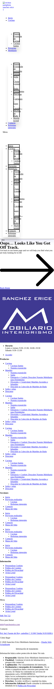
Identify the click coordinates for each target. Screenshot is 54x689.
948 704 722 (5, 616)
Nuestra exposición (18, 368)
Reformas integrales (12, 126)
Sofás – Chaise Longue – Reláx (17, 83)
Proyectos (12, 48)
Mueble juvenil (16, 119)
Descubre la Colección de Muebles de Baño (28, 387)
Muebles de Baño (17, 113)
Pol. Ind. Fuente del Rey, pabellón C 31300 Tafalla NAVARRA (26, 633)
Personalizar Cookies (14, 566)
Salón (12, 375)
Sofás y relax (10, 389)
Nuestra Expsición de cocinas (18, 37)
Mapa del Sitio (11, 509)
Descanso (9, 391)
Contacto (11, 123)
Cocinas (11, 20)
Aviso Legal (10, 573)
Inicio (10, 18)
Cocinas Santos (16, 44)
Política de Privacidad (14, 570)
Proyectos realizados (13, 499)
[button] (11, 132)
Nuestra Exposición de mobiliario (18, 67)
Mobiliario (12, 50)
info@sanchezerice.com (10, 624)
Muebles (8, 370)
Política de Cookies (13, 568)
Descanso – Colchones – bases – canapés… (18, 101)
